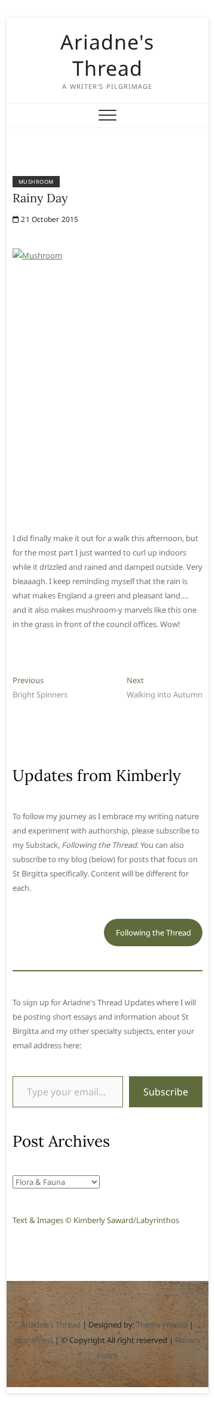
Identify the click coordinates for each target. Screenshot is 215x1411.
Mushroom (36, 182)
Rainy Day (40, 197)
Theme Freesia (162, 1324)
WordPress (33, 1340)
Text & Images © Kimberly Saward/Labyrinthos (96, 1220)
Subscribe (165, 1091)
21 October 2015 (48, 219)
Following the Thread (153, 932)
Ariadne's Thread (107, 55)
